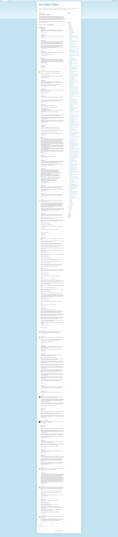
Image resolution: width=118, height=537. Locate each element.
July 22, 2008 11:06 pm (44, 470)
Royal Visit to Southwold (72, 40)
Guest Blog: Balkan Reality (72, 43)
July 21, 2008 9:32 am (43, 423)
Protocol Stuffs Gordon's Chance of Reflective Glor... (73, 82)
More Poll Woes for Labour (72, 35)
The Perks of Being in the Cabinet (73, 36)
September (70, 32)
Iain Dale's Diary (49, 4)
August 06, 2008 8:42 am (44, 521)
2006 (69, 207)
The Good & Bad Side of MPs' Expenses (74, 132)
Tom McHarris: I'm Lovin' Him (72, 146)
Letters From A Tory (43, 420)
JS (69, 217)
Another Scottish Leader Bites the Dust (74, 193)
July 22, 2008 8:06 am (43, 452)
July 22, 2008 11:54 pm (44, 496)
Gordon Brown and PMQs (72, 195)
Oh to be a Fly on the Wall (72, 168)
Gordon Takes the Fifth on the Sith (73, 119)
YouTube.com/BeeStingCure (44, 181)
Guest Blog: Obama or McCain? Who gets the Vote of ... (73, 71)
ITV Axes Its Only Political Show (73, 163)
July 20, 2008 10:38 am (44, 32)
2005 (69, 208)
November (70, 30)
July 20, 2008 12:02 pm (44, 86)
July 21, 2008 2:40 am (43, 406)
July (69, 34)
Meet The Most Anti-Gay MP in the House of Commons (73, 108)
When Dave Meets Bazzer (72, 120)
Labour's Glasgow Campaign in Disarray (74, 185)
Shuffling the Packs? (71, 147)
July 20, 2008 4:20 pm (43, 305)
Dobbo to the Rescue (71, 106)
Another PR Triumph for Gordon (73, 79)
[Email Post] (48, 24)
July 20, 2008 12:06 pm (44, 93)
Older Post (63, 524)
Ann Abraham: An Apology (72, 129)
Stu (41, 199)
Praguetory (42, 330)
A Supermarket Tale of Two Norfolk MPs (74, 76)
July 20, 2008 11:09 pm (44, 393)
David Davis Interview (72, 159)
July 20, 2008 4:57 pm (43, 333)
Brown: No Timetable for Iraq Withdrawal (74, 115)
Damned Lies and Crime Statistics (73, 127)
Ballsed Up (70, 162)
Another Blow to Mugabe (72, 196)
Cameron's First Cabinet (72, 194)
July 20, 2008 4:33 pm (43, 328)
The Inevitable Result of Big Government (74, 171)
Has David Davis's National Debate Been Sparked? (73, 165)
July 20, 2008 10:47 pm (44, 388)
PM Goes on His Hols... (72, 77)
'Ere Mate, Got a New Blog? (72, 140)
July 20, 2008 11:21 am (44, 55)
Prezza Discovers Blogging (72, 68)
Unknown (42, 336)
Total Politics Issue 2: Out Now (73, 80)
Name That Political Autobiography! (73, 151)
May (69, 200)
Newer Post (40, 524)
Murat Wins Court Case (72, 135)
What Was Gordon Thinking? (72, 160)
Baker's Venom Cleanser (44, 177)
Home (52, 524)
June (70, 199)
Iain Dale (42, 467)
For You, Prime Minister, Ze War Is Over (74, 54)
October (70, 31)
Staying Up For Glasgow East (72, 90)
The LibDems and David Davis (73, 192)
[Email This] (49, 24)
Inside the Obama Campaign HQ (73, 103)
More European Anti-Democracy (73, 161)
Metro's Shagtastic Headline (72, 133)
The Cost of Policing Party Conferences (74, 102)
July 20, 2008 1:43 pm (43, 183)
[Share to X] (51, 24)
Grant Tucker (71, 215)
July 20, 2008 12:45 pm (44, 157)
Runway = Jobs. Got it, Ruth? (72, 166)
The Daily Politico (71, 138)
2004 (69, 209)
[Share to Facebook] (52, 24)
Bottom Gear (70, 39)
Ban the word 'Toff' (71, 128)
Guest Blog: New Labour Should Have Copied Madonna (74, 51)
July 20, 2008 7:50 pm (43, 351)
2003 (69, 210)
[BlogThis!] (50, 24)
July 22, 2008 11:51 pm (44, 483)
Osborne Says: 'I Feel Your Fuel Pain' (73, 177)
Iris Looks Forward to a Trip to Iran (73, 101)
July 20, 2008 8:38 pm (43, 383)
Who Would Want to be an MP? (73, 167)
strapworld (42, 70)
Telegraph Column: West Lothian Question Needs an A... (73, 184)
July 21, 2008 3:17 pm (43, 447)
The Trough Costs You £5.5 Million (73, 107)
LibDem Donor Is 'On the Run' (73, 59)
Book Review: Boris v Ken (72, 114)
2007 (69, 206)
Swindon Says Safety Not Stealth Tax (73, 139)
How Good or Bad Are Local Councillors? (72, 85)
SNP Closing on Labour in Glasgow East (74, 148)
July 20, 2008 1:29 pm (43, 166)
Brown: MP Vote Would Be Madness (73, 67)
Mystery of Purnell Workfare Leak (73, 124)
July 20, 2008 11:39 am (44, 63)
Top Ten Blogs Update (72, 78)
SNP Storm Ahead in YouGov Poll (73, 156)
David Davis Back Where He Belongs (73, 157)
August (70, 33)
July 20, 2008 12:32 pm (44, 135)
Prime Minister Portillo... (72, 158)
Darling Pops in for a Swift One (73, 134)
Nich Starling (42, 515)
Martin (41, 395)
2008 (69, 28)
